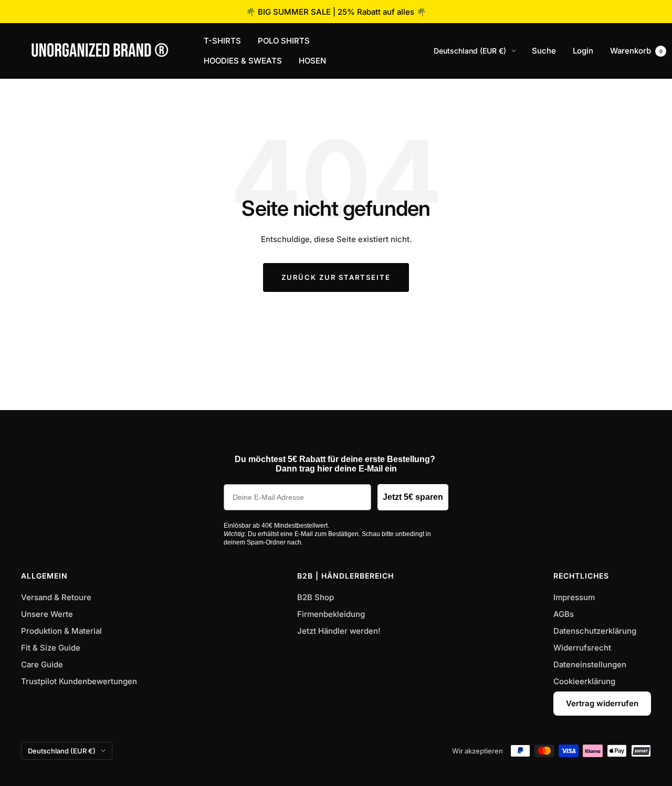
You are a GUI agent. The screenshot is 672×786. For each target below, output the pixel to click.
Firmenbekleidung (331, 614)
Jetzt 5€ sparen (413, 496)
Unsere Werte (47, 614)
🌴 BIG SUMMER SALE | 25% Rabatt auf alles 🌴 (336, 12)
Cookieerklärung (584, 681)
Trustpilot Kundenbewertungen (79, 681)
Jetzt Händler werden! (339, 631)
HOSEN (312, 61)
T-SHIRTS (222, 41)
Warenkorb (636, 51)
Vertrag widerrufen (602, 703)
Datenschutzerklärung (594, 631)
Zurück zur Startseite (336, 277)
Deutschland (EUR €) (470, 50)
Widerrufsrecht (582, 648)
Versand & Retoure (56, 597)
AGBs (563, 614)
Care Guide (42, 664)
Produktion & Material (61, 631)
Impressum (574, 597)
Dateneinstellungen (589, 664)
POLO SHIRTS (284, 41)
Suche (544, 51)
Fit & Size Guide (50, 648)
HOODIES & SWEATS (243, 61)
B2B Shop (315, 597)
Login (583, 51)
